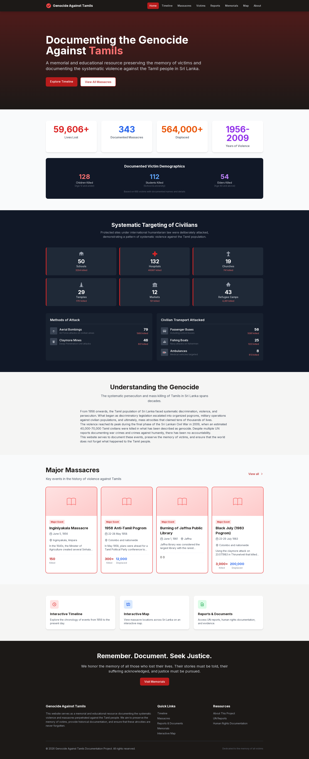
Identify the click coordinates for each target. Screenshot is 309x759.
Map (246, 5)
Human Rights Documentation (230, 723)
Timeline (167, 5)
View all (253, 474)
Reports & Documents (170, 723)
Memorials (231, 5)
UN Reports (220, 718)
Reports (215, 5)
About (257, 5)
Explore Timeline (61, 81)
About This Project (224, 713)
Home (153, 5)
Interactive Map (166, 733)
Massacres (184, 5)
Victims (200, 5)
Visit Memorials (154, 681)
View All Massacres (98, 82)
